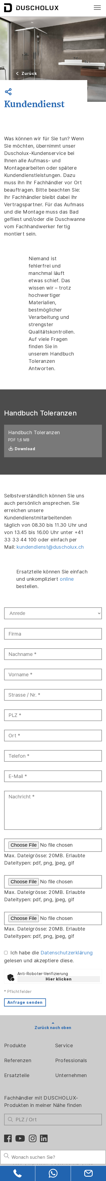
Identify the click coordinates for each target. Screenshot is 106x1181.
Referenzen (17, 1060)
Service (64, 1045)
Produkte (15, 1045)
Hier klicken (59, 979)
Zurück (29, 73)
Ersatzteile (16, 1075)
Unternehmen (71, 1075)
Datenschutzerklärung (66, 952)
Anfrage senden (25, 1002)
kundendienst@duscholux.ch (50, 547)
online (67, 579)
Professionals (71, 1060)
